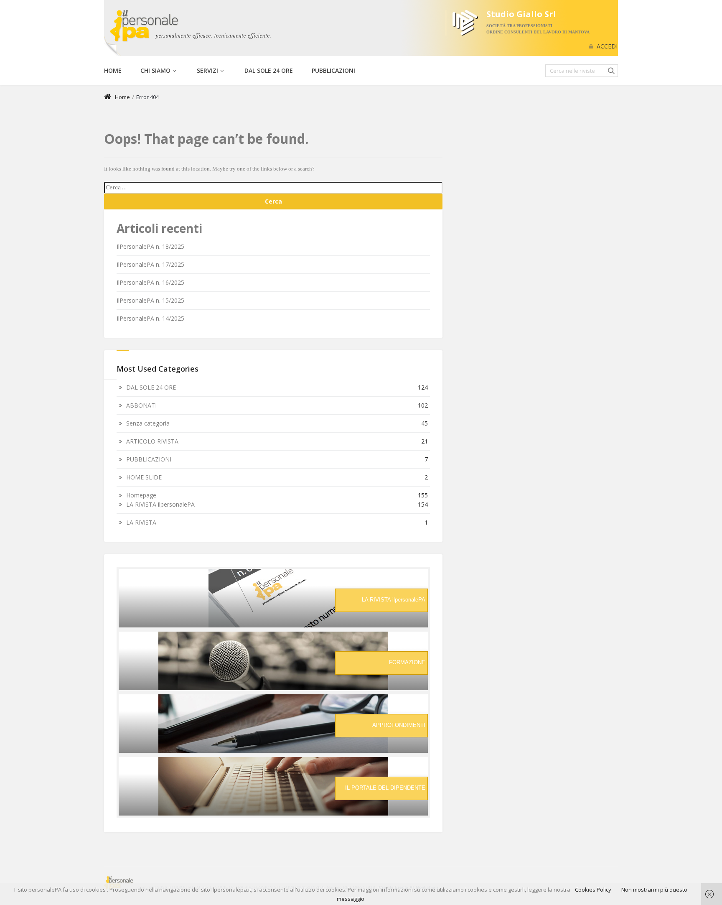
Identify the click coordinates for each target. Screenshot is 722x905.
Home (113, 70)
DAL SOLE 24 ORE (268, 70)
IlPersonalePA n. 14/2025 (150, 318)
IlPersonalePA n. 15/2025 (150, 300)
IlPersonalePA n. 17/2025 (150, 264)
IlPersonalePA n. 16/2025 (150, 282)
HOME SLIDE (144, 477)
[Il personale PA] (187, 26)
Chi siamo (155, 70)
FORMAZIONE (407, 662)
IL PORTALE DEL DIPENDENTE (385, 788)
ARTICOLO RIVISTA (152, 441)
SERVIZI (207, 70)
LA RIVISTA (141, 522)
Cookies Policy (593, 889)
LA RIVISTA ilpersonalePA (160, 504)
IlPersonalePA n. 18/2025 (150, 246)
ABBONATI (141, 405)
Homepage (141, 495)
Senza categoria (148, 423)
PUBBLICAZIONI (333, 70)
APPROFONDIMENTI (398, 725)
